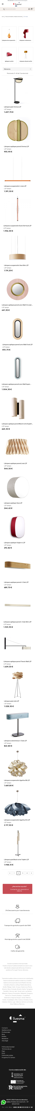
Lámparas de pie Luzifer (26, 61)
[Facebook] (9, 1062)
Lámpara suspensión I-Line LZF (15, 186)
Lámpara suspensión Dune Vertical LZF (18, 226)
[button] (17, 889)
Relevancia (7, 69)
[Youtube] (25, 1062)
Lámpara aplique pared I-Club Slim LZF (18, 622)
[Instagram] (21, 1062)
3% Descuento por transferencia (17, 910)
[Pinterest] (13, 1062)
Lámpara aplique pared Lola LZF (15, 463)
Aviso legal (5, 1040)
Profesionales (6, 1032)
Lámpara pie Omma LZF (12, 107)
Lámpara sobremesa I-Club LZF (15, 741)
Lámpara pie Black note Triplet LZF (16, 859)
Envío (3, 1053)
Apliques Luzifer (9, 61)
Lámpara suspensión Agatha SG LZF (17, 820)
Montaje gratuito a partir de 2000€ (17, 939)
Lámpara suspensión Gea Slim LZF (16, 265)
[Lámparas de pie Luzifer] (25, 55)
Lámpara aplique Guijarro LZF (14, 543)
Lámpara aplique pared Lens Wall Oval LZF (17, 344)
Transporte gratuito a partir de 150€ (17, 925)
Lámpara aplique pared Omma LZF (16, 146)
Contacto (5, 1028)
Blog (3, 1034)
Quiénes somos (6, 1030)
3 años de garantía (17, 951)
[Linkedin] (17, 1062)
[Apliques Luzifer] (9, 55)
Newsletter (5, 1038)
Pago (3, 1051)
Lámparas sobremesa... (25, 40)
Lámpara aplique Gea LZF (13, 503)
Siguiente (31, 873)
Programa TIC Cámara (8, 1057)
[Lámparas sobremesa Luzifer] (25, 34)
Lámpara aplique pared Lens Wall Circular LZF (17, 305)
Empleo (4, 1036)
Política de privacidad (8, 1047)
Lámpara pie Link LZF (11, 701)
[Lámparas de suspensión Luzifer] (9, 34)
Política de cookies (7, 1055)
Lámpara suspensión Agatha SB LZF (17, 780)
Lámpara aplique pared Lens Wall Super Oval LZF (16, 384)
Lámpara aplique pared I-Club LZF (16, 582)
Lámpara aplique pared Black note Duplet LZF (17, 424)
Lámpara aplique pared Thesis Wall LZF (18, 661)
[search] (4, 9)
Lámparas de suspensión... (9, 40)
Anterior (10, 873)
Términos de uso (6, 1049)
